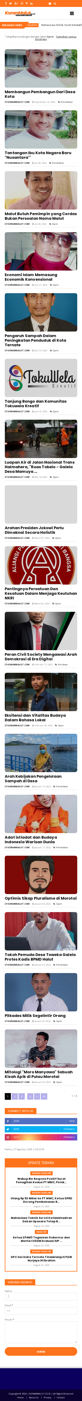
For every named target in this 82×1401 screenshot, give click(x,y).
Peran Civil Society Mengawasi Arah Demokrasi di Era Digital (41, 657)
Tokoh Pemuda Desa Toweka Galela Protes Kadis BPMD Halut (40, 957)
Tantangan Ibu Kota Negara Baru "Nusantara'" (38, 155)
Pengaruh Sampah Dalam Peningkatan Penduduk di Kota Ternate (35, 340)
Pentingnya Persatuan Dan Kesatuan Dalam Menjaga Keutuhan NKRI (41, 593)
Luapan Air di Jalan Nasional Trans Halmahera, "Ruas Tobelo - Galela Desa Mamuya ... (40, 467)
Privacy (47, 1397)
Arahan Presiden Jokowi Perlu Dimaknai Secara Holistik (34, 530)
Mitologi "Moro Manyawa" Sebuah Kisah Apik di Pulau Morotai (39, 1074)
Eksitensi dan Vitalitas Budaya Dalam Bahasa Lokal (35, 718)
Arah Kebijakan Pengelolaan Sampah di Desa (33, 779)
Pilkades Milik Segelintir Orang (35, 1015)
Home (20, 1397)
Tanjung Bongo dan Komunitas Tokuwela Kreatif (36, 404)
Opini (55, 223)
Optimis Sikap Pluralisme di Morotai (41, 898)
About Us (34, 1397)
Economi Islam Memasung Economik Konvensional (31, 277)
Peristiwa (63, 664)
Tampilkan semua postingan (55, 38)
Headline (41, 1232)
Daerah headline (41, 1173)
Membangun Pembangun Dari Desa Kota (40, 94)
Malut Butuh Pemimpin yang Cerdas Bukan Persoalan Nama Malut (41, 216)
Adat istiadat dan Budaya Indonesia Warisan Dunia (31, 840)
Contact (61, 1397)
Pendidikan (67, 101)
